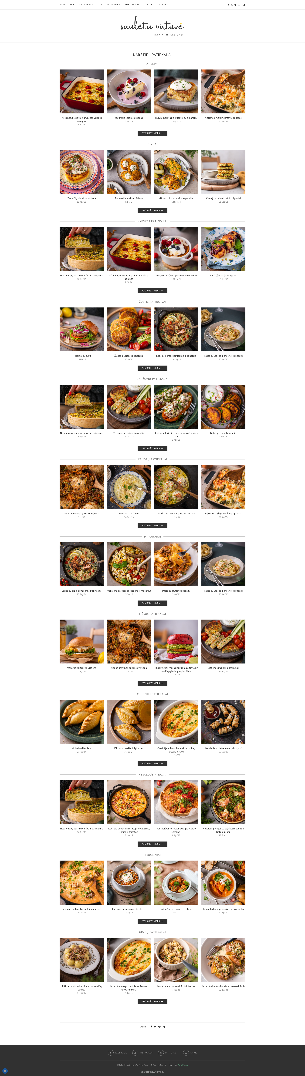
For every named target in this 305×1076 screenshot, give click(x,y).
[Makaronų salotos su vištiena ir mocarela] (129, 564)
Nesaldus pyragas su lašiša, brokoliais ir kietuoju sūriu (223, 830)
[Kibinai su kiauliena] (82, 722)
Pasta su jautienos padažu (176, 590)
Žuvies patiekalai (152, 301)
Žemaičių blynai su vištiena (82, 198)
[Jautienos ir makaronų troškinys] (129, 883)
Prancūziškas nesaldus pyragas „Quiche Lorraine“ (176, 830)
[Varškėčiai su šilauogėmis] (223, 249)
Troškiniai (152, 855)
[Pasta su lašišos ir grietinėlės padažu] (223, 329)
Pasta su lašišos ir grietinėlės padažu (223, 355)
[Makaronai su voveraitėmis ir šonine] (176, 960)
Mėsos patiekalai (152, 614)
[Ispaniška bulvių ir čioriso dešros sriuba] (223, 883)
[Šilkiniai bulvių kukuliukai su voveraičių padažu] (82, 960)
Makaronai (152, 536)
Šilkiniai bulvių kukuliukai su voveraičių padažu (81, 988)
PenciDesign (183, 1065)
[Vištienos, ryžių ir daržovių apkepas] (223, 91)
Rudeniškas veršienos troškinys (176, 909)
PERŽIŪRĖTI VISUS (151, 133)
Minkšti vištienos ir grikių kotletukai (176, 513)
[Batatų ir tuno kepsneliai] (223, 407)
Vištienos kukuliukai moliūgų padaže (82, 909)
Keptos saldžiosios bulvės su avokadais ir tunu (176, 434)
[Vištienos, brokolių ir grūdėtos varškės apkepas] (82, 91)
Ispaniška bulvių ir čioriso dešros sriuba (223, 909)
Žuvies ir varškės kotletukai (128, 355)
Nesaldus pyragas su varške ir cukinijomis (81, 275)
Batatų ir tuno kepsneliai (223, 433)
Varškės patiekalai (152, 221)
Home (62, 4)
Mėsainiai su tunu (81, 355)
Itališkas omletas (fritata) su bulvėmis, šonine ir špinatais (129, 830)
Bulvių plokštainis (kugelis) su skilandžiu (176, 117)
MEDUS (150, 4)
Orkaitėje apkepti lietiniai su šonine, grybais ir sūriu (176, 750)
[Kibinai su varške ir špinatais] (129, 722)
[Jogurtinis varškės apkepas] (129, 91)
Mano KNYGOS (132, 4)
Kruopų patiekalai (152, 459)
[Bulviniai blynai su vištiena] (129, 172)
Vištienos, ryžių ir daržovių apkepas (223, 117)
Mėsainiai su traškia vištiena (81, 667)
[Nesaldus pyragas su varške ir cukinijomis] (82, 249)
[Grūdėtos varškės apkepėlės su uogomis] (176, 249)
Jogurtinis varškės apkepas (129, 117)
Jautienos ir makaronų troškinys (129, 909)
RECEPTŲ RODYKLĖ (109, 4)
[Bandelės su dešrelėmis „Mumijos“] (223, 722)
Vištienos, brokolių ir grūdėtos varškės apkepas (81, 119)
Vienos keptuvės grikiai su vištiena (81, 513)
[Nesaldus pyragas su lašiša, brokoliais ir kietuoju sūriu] (223, 802)
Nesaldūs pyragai (153, 774)
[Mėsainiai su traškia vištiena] (82, 642)
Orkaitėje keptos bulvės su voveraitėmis (223, 986)
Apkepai (152, 64)
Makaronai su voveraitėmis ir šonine (176, 986)
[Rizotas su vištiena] (129, 487)
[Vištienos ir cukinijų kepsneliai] (129, 407)
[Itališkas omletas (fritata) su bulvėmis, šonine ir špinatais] (129, 802)
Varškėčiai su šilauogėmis (223, 275)
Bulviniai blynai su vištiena (129, 198)
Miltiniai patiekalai (152, 694)
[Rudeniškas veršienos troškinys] (176, 883)
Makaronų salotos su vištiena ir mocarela (129, 590)
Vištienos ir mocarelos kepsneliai (176, 198)
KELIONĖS (163, 4)
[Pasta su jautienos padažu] (176, 564)
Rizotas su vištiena (129, 513)
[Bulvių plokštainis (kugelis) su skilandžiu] (176, 91)
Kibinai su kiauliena (82, 748)
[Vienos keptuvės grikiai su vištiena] (82, 487)
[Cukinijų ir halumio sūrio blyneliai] (223, 172)
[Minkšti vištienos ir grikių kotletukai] (176, 487)
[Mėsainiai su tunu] (82, 329)
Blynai (152, 144)
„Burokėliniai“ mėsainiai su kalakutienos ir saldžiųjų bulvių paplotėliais (176, 669)
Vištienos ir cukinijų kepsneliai (128, 433)
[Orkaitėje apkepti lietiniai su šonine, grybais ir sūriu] (176, 722)
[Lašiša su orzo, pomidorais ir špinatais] (176, 329)
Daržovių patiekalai (152, 379)
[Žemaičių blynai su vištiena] (82, 172)
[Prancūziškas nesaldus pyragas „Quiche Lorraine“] (176, 802)
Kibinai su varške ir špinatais (128, 748)
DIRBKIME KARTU (87, 4)
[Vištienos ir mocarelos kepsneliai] (176, 172)
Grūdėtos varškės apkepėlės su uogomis (176, 275)
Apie (72, 4)
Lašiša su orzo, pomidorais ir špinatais (176, 355)
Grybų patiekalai (152, 932)
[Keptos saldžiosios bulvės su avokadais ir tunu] (176, 407)
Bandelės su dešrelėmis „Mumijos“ (223, 748)
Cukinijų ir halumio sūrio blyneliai (223, 198)
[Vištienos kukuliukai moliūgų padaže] (82, 883)
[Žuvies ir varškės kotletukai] (129, 329)
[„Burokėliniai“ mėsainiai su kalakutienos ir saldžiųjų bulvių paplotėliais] (176, 642)
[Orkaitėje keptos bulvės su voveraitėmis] (223, 960)
